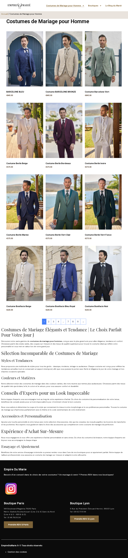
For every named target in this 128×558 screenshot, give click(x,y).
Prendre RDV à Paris (18, 524)
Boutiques (93, 5)
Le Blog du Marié (113, 5)
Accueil (4, 14)
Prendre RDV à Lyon (84, 518)
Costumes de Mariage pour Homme (63, 5)
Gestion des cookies (17, 552)
